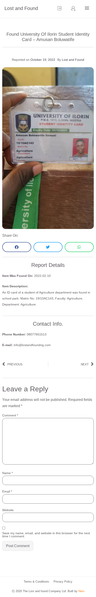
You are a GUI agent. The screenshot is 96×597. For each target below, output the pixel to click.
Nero (81, 591)
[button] (16, 247)
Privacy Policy (63, 581)
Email (7, 491)
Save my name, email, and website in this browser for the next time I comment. (46, 535)
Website (8, 510)
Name (7, 473)
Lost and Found (21, 8)
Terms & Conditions (36, 581)
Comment (10, 415)
